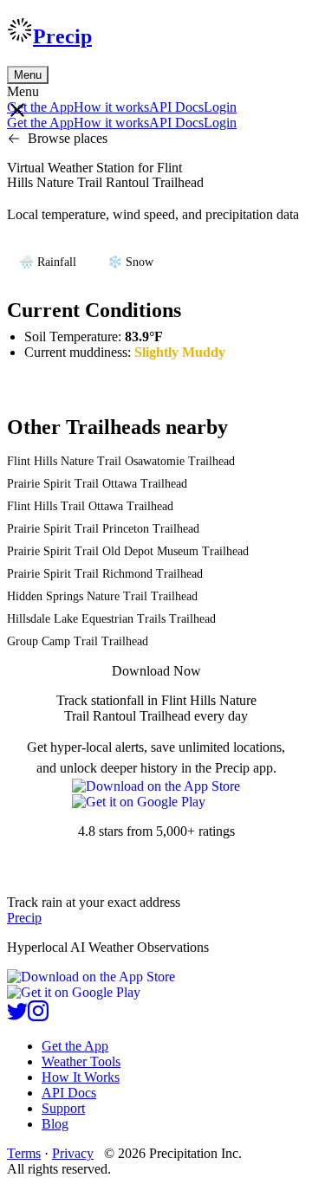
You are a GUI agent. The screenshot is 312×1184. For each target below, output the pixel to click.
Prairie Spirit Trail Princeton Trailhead (103, 528)
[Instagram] (38, 1016)
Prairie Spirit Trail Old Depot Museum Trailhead (128, 551)
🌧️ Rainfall (47, 262)
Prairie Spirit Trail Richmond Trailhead (105, 573)
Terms (24, 1153)
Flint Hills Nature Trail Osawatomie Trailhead (121, 461)
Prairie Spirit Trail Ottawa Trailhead (97, 483)
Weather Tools (81, 1061)
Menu (28, 74)
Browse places (67, 138)
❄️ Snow (130, 262)
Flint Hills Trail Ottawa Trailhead (90, 506)
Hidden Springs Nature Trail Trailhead (102, 596)
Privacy (73, 1153)
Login (220, 107)
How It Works (81, 1077)
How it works (111, 107)
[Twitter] (17, 1016)
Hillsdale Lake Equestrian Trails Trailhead (111, 618)
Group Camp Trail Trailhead (77, 641)
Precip (62, 36)
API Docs (176, 107)
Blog (55, 1123)
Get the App (75, 1045)
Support (63, 1108)
